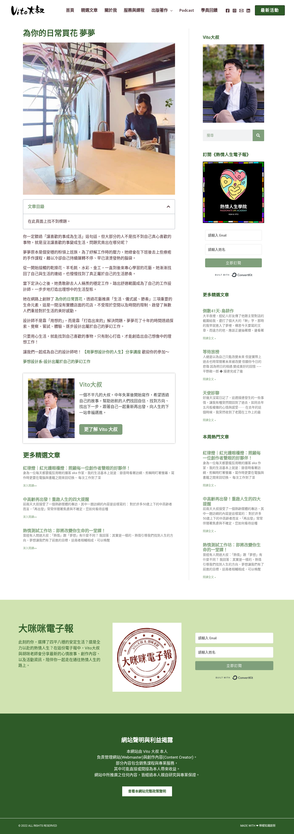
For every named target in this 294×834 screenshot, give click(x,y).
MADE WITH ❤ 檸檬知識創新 (258, 825)
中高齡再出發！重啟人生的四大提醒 (56, 499)
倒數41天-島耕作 (218, 310)
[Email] (241, 11)
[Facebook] (228, 11)
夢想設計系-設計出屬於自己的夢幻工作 (56, 361)
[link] (68, 299)
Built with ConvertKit (252, 273)
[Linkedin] (248, 11)
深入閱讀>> (30, 485)
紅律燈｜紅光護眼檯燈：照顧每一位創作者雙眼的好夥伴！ (76, 468)
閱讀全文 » (209, 338)
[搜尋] (258, 135)
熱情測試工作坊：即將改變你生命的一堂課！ (64, 530)
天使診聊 (211, 393)
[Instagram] (234, 11)
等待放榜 (211, 351)
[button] (170, 10)
